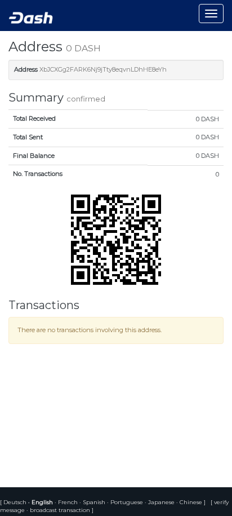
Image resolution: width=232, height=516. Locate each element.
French (67, 502)
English (41, 502)
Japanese (160, 502)
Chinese (190, 502)
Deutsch (15, 502)
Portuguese (126, 502)
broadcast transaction (60, 510)
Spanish (93, 502)
